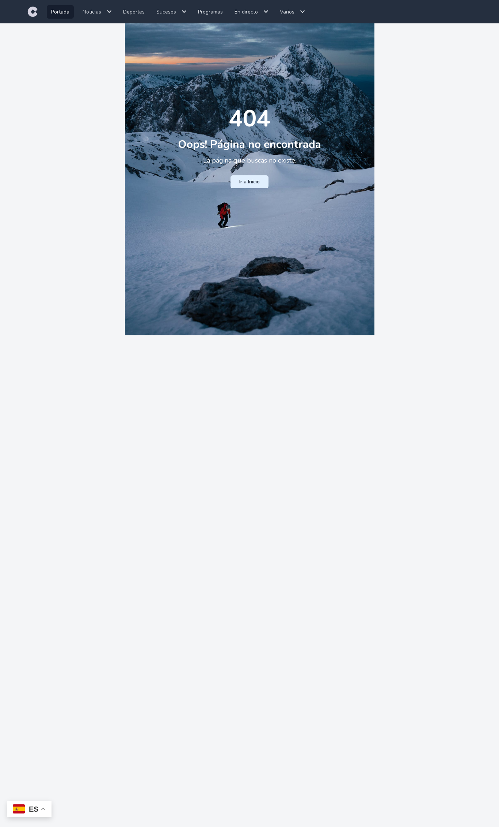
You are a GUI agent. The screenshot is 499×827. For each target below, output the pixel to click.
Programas (210, 11)
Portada (60, 11)
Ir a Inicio (249, 181)
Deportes (134, 11)
